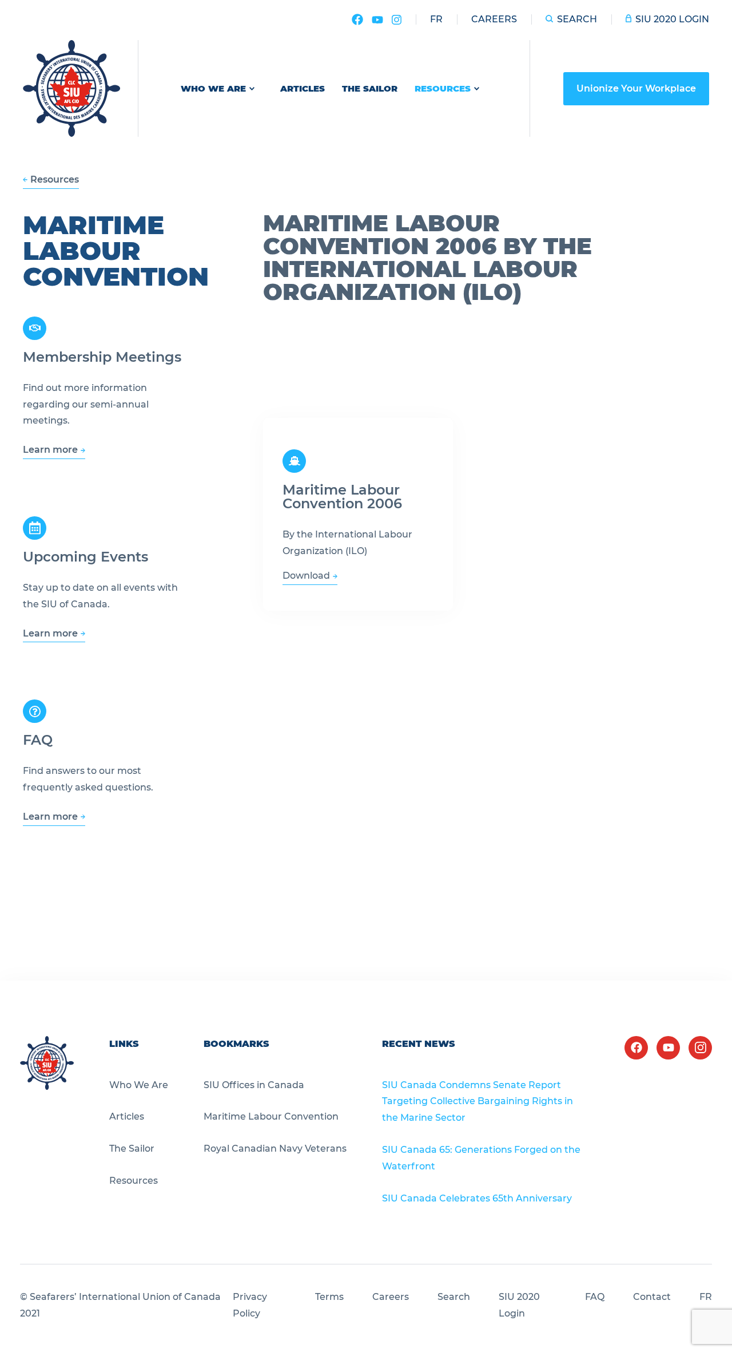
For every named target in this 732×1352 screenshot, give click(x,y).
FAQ (594, 1296)
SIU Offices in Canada (254, 1085)
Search (577, 19)
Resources (443, 88)
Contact (652, 1296)
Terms (329, 1296)
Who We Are (213, 88)
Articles (302, 88)
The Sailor (369, 88)
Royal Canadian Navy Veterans (275, 1148)
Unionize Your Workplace (636, 88)
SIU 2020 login (672, 19)
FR (705, 1296)
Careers (494, 19)
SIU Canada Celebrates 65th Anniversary (477, 1198)
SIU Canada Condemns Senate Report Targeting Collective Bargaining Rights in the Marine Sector (477, 1102)
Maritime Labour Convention (271, 1116)
